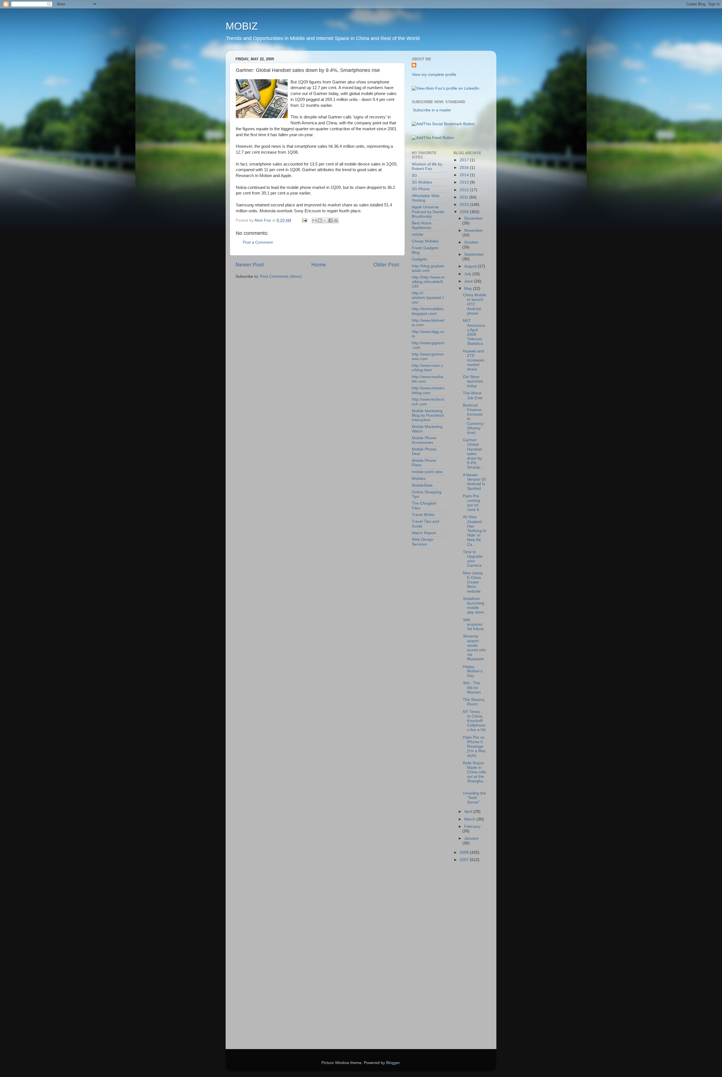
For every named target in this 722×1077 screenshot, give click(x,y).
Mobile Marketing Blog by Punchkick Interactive (428, 415)
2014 (465, 175)
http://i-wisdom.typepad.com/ (428, 297)
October (471, 242)
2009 (465, 212)
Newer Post (249, 265)
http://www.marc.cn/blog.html (427, 367)
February (472, 826)
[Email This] (314, 220)
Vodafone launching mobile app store (473, 606)
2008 (465, 852)
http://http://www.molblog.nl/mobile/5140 (428, 281)
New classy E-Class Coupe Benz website (473, 582)
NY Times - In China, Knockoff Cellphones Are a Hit (474, 721)
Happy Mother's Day (473, 671)
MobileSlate (422, 485)
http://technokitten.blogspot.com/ (428, 311)
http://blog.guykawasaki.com (428, 268)
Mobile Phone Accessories (424, 440)
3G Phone (421, 189)
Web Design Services (422, 541)
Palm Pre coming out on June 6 (471, 503)
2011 (464, 197)
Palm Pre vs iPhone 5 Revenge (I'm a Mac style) (474, 746)
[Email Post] (304, 220)
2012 (465, 190)
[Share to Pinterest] (336, 220)
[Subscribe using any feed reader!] (433, 138)
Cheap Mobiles (425, 241)
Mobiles (419, 478)
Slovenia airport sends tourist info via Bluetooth (474, 647)
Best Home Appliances (422, 225)
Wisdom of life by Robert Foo (427, 166)
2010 (465, 204)
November (473, 230)
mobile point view (427, 472)
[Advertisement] (434, 957)
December (473, 218)
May (468, 288)
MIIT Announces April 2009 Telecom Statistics (474, 332)
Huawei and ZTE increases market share (473, 360)
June (469, 281)
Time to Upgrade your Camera (473, 559)
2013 (465, 182)
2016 (465, 167)
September (474, 254)
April (468, 811)
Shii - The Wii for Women (472, 687)
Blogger (393, 1063)
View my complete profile (434, 74)
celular (418, 234)
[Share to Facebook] (330, 220)
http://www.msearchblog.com (428, 390)
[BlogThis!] (320, 220)
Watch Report (424, 533)
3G (414, 175)
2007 (465, 860)
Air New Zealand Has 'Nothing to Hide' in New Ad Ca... (474, 530)
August (471, 266)
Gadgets (419, 259)
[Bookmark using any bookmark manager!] (443, 124)
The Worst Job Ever (473, 395)
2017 (465, 160)
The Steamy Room (474, 702)
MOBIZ (242, 26)
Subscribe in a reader (432, 110)
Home (318, 265)
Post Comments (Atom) (281, 276)
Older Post (386, 265)
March (470, 819)
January (471, 838)
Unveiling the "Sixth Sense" (474, 797)
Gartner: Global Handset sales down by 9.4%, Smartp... (473, 453)
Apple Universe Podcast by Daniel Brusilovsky (428, 211)
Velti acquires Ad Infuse (473, 624)
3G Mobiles (422, 182)
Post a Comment (258, 242)
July (468, 274)
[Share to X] (325, 220)
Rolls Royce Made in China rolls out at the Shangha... (474, 774)
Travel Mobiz (423, 515)
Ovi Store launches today (473, 381)
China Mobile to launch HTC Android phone (474, 304)
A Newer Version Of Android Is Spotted (474, 482)
